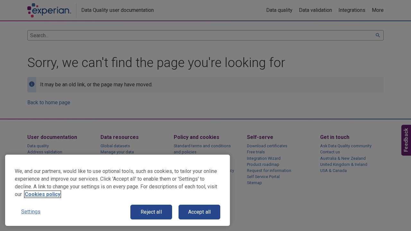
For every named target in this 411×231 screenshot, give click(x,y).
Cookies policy (42, 194)
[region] (117, 190)
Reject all (151, 212)
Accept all (199, 212)
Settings (30, 212)
